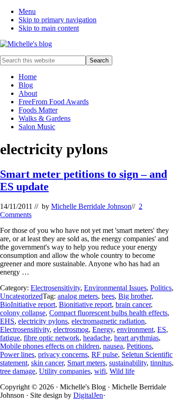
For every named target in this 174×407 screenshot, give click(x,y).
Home (28, 77)
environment (135, 329)
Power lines (17, 354)
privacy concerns (63, 354)
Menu (27, 11)
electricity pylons (43, 321)
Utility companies (64, 371)
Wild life (122, 371)
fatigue (10, 338)
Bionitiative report (85, 304)
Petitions (139, 346)
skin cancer (47, 363)
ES (161, 329)
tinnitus (161, 363)
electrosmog (71, 329)
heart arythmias (136, 338)
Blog (26, 85)
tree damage (17, 371)
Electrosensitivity (55, 288)
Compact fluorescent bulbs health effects (108, 313)
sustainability (128, 363)
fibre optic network (51, 338)
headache (96, 338)
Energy (102, 329)
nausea (113, 346)
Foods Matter (38, 110)
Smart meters (86, 363)
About (28, 93)
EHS (7, 321)
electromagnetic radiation (108, 321)
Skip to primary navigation (58, 20)
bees (108, 296)
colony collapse (22, 313)
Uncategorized (21, 296)
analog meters (78, 296)
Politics (161, 288)
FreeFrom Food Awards (54, 102)
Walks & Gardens (45, 118)
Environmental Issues (115, 288)
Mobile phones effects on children (49, 346)
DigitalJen (88, 395)
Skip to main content (49, 28)
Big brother (134, 296)
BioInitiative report (27, 304)
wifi (100, 371)
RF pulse (104, 354)
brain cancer (133, 304)
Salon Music (37, 127)
